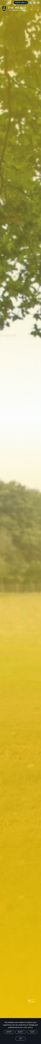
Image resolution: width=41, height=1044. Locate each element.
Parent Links (20, 3)
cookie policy (28, 1027)
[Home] (13, 8)
